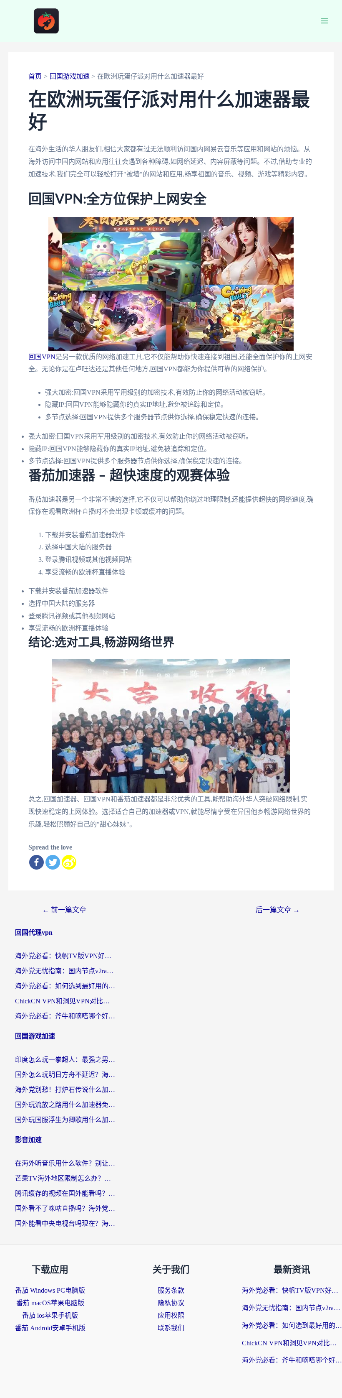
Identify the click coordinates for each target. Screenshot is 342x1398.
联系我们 (171, 1328)
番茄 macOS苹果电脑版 (50, 1302)
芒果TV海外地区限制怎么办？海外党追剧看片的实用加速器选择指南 (65, 1178)
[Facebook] (36, 862)
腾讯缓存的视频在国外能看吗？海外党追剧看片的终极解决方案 (65, 1193)
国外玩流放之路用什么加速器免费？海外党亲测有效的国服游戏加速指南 (65, 1104)
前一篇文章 (64, 909)
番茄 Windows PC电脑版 (50, 1290)
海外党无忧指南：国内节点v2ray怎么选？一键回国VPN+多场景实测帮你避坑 (65, 971)
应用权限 (171, 1315)
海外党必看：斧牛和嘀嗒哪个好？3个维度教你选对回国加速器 (65, 1016)
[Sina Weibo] (69, 862)
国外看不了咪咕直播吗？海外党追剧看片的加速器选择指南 (65, 1208)
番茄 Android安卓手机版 (50, 1328)
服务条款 (171, 1290)
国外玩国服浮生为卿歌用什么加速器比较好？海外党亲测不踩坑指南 (65, 1119)
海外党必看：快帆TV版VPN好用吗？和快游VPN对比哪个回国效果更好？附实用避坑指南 (65, 955)
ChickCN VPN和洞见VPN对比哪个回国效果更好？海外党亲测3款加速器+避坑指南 (65, 1001)
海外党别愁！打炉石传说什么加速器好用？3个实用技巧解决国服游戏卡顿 (65, 1089)
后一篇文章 (278, 909)
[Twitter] (52, 862)
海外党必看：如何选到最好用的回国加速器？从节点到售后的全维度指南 (65, 986)
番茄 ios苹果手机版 (50, 1315)
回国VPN (41, 356)
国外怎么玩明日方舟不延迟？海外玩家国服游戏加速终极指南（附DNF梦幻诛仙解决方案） (65, 1074)
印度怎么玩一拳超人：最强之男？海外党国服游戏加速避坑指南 (65, 1059)
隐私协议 (171, 1302)
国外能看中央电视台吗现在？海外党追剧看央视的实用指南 (65, 1223)
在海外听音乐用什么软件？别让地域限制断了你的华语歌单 (65, 1163)
